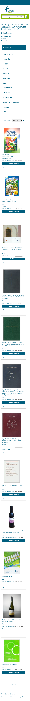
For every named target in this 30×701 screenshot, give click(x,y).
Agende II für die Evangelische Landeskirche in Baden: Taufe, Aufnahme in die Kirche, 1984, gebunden (13, 344)
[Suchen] (26, 16)
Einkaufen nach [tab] (6, 33)
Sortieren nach (7, 120)
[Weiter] (19, 684)
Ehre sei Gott (5, 154)
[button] (4, 167)
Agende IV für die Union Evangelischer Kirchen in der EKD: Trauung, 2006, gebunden (12, 440)
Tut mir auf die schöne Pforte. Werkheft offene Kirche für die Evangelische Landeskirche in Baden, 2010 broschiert (12, 249)
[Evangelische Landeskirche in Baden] (11, 9)
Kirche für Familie (7, 576)
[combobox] (13, 16)
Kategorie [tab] (3, 38)
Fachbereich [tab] (4, 40)
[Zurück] (8, 684)
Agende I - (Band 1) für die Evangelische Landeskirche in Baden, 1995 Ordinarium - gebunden (13, 296)
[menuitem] (15, 54)
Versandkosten (18, 160)
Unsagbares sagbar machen (9, 664)
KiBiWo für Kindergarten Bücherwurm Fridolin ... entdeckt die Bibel (13, 200)
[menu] (15, 83)
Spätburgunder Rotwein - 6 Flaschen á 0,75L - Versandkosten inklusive (12, 531)
